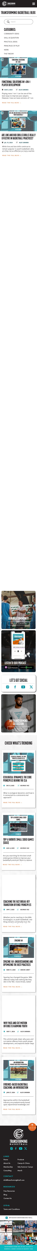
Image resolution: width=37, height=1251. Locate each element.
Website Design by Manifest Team (22, 1249)
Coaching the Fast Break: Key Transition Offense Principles (17, 903)
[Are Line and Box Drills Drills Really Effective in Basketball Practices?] (18, 121)
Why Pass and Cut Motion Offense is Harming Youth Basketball (15, 1026)
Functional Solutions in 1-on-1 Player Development (16, 83)
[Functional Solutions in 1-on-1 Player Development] (18, 67)
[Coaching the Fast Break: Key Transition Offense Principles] (18, 887)
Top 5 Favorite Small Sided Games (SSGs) (18, 841)
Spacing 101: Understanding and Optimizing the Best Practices (18, 963)
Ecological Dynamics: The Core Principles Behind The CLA (17, 779)
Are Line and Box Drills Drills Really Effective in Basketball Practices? (19, 136)
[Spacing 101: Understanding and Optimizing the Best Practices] (18, 947)
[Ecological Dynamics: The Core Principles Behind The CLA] (18, 763)
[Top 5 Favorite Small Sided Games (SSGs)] (18, 825)
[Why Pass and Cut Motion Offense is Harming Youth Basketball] (18, 1008)
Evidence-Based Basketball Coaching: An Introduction (15, 1086)
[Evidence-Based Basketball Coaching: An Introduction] (18, 1070)
